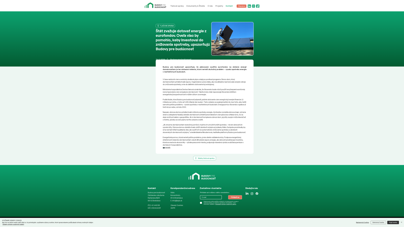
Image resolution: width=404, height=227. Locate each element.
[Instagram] (252, 193)
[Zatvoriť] (401, 222)
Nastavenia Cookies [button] (362, 222)
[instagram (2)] (253, 6)
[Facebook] (257, 193)
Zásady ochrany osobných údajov (13, 224)
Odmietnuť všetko (378, 222)
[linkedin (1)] (249, 6)
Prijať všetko (393, 222)
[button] (210, 6)
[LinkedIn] (247, 193)
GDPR (173, 208)
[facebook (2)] (257, 6)
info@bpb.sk (177, 201)
